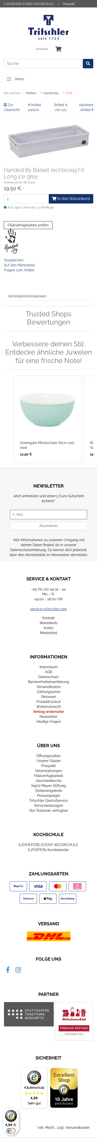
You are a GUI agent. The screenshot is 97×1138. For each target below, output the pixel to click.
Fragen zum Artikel (19, 270)
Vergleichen (13, 260)
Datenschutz (48, 677)
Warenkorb (48, 623)
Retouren (48, 697)
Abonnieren (48, 526)
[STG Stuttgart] (29, 1014)
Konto (48, 628)
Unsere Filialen (49, 761)
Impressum (49, 667)
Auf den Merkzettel (19, 265)
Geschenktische (48, 781)
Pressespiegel (48, 796)
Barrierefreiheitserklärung (48, 682)
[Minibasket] (58, 49)
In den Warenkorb (73, 198)
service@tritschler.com (48, 609)
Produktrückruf (49, 702)
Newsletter (48, 717)
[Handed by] (11, 241)
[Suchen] (88, 63)
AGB (48, 672)
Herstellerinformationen (27, 296)
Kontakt (48, 618)
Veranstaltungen (48, 771)
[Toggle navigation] (9, 79)
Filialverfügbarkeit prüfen (28, 225)
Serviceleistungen (48, 806)
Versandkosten (49, 687)
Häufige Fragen (48, 722)
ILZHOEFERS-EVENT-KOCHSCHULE (28, 4)
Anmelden (42, 49)
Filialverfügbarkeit (48, 776)
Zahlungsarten (48, 692)
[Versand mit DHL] (48, 936)
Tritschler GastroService (48, 801)
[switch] (10, 1131)
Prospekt (69, 4)
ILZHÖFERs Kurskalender (48, 850)
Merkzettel (48, 633)
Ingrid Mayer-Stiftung (48, 786)
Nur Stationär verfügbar (48, 811)
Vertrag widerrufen (48, 712)
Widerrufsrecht (48, 707)
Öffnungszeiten (48, 756)
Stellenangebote (48, 791)
